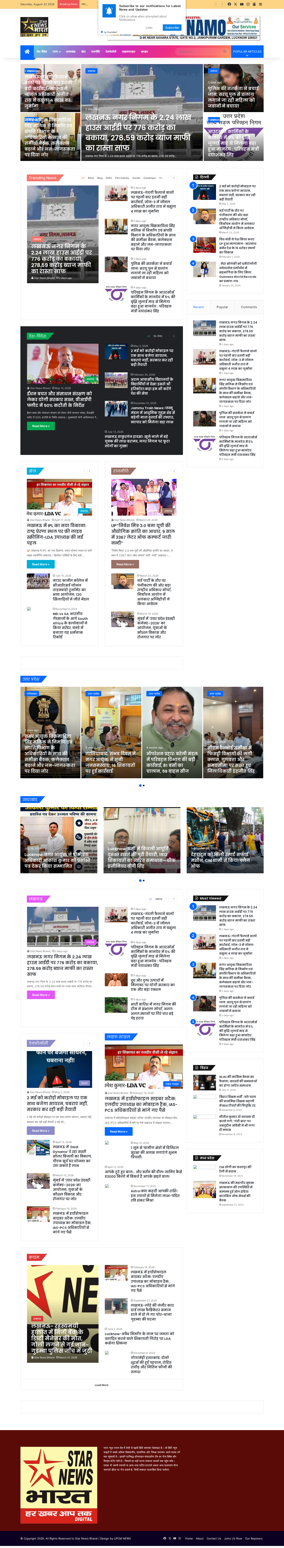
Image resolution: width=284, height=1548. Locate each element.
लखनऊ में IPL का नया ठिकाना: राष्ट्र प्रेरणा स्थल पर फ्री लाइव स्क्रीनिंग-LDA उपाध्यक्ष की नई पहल (56, 534)
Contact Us (214, 1538)
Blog (99, 177)
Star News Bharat (44, 277)
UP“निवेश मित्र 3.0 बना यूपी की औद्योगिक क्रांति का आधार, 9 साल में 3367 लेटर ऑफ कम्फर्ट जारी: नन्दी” (143, 534)
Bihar (91, 177)
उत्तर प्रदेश (93, 693)
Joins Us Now (233, 1538)
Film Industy (122, 177)
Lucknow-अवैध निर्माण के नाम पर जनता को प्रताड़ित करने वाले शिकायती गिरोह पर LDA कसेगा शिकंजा (139, 1339)
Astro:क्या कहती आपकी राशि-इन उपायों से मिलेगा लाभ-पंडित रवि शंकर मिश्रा (155, 1196)
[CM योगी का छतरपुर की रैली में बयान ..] (204, 1171)
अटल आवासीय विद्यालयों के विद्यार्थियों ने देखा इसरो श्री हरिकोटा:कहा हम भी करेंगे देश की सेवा (152, 386)
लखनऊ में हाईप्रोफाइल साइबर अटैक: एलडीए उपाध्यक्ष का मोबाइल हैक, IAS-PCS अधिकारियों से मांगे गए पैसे (72, 1223)
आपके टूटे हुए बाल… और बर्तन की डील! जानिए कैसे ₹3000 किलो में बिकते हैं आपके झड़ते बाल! (143, 1174)
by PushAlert (110, 32)
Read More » (41, 426)
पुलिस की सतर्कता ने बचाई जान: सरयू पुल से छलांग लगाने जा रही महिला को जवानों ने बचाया (233, 97)
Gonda (136, 177)
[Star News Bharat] (34, 27)
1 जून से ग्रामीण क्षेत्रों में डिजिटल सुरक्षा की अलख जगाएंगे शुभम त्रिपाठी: (155, 1152)
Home (189, 1538)
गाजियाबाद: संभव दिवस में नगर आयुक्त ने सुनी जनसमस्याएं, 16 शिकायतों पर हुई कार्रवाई (110, 762)
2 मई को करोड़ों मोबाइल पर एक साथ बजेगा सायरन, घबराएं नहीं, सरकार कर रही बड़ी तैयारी (152, 357)
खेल (83, 51)
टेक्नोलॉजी (111, 51)
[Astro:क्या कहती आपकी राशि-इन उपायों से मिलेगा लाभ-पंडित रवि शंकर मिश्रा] (107, 1186)
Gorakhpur (149, 177)
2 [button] (143, 785)
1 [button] (140, 785)
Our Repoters (254, 1538)
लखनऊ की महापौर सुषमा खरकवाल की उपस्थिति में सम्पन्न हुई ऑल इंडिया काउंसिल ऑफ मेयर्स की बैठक (236, 1191)
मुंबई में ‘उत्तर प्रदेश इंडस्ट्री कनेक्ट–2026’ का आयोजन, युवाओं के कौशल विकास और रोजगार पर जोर (156, 628)
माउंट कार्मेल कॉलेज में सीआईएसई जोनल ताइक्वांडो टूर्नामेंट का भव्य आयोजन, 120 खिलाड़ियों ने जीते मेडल (71, 590)
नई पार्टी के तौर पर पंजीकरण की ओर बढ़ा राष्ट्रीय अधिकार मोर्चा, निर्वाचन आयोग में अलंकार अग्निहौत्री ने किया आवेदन (154, 592)
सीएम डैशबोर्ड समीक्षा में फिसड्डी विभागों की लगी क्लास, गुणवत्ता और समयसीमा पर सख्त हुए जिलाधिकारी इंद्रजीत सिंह (231, 759)
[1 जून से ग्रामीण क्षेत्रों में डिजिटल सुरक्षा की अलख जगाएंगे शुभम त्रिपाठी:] (107, 1143)
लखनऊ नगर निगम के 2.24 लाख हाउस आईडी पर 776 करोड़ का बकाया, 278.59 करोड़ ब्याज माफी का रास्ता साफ (138, 132)
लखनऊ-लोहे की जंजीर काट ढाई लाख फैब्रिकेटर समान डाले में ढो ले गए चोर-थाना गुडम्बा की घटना (152, 1312)
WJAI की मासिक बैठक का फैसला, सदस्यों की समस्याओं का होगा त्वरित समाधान (238, 1081)
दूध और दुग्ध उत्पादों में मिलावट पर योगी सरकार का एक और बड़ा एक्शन (153, 985)
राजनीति (95, 51)
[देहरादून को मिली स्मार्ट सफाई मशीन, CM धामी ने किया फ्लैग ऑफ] (225, 840)
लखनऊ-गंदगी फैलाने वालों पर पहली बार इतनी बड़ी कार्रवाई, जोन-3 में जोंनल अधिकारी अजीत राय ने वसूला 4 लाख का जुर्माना (48, 91)
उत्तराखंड (70, 51)
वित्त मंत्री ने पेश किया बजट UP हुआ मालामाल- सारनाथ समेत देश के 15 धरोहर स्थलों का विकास (237, 245)
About (200, 1538)
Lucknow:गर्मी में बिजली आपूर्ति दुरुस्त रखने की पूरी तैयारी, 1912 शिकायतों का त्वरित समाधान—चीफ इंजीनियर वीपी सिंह (142, 857)
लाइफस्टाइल (128, 51)
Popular (222, 307)
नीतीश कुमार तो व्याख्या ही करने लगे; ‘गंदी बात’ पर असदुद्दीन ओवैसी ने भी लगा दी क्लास (237, 1123)
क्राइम (144, 51)
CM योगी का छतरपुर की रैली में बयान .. (235, 1169)
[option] (142, 113)
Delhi (109, 177)
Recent (198, 307)
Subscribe (172, 27)
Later (149, 27)
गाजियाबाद (32, 693)
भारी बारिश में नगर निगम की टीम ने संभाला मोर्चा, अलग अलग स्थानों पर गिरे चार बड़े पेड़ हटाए (153, 1011)
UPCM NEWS (122, 1538)
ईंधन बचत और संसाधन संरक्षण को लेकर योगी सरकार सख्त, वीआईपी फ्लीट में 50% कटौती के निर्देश (59, 399)
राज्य (55, 51)
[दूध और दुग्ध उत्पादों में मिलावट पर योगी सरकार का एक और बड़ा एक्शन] (116, 979)
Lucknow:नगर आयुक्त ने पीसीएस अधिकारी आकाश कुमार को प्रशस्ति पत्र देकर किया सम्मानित (57, 860)
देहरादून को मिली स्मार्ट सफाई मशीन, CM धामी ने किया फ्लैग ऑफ (220, 860)
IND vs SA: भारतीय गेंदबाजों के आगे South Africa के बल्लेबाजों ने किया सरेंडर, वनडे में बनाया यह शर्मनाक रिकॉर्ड (70, 626)
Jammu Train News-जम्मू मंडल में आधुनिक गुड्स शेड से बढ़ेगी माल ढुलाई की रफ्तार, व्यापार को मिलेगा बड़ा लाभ (153, 415)
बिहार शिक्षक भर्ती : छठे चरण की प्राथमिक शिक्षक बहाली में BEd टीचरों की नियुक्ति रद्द (237, 1101)
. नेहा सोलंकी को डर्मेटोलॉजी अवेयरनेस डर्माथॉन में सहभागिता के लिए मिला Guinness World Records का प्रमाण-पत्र (238, 272)
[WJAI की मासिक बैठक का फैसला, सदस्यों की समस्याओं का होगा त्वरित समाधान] (204, 1082)
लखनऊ (91, 71)
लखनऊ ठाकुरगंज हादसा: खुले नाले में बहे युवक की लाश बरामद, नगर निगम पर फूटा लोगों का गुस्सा (137, 441)
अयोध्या (213, 71)
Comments (249, 307)
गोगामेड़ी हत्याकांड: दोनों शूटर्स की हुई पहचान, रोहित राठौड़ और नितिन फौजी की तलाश (151, 1364)
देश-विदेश (42, 51)
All (83, 177)
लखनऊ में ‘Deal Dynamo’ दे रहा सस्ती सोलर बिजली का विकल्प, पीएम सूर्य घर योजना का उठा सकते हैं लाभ (72, 1156)
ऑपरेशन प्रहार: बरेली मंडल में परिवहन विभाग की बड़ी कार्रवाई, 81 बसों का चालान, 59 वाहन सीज (172, 762)
